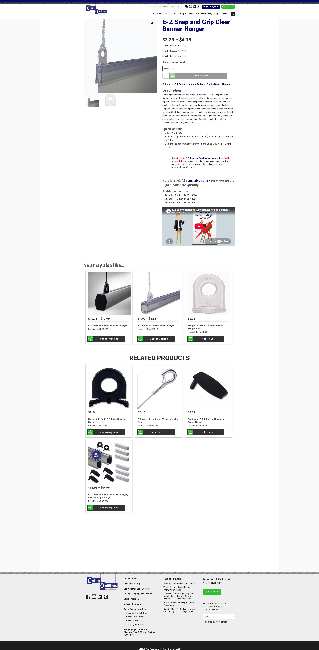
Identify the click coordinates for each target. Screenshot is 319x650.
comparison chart (198, 180)
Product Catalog (132, 584)
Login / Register (211, 6)
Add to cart (201, 75)
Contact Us (174, 7)
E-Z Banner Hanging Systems (190, 84)
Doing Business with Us (135, 609)
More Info (193, 14)
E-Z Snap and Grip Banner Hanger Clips (204, 158)
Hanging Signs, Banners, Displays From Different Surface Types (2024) (140, 632)
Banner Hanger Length (174, 62)
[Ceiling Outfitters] (106, 8)
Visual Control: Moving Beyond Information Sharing (177, 588)
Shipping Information (135, 624)
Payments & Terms (134, 617)
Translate (224, 622)
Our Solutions (159, 14)
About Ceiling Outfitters (136, 613)
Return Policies (133, 620)
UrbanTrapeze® (131, 599)
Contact (224, 14)
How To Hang (206, 14)
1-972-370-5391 (158, 7)
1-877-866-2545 (215, 609)
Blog (216, 14)
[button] (152, 23)
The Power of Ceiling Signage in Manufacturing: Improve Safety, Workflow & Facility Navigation (178, 596)
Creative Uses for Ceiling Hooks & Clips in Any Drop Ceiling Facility (179, 610)
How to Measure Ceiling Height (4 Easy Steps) (178, 603)
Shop (182, 14)
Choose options (109, 338)
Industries (173, 14)
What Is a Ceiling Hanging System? (179, 583)
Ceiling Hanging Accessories (138, 594)
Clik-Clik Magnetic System (136, 589)
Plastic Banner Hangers (218, 84)
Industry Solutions (132, 604)
